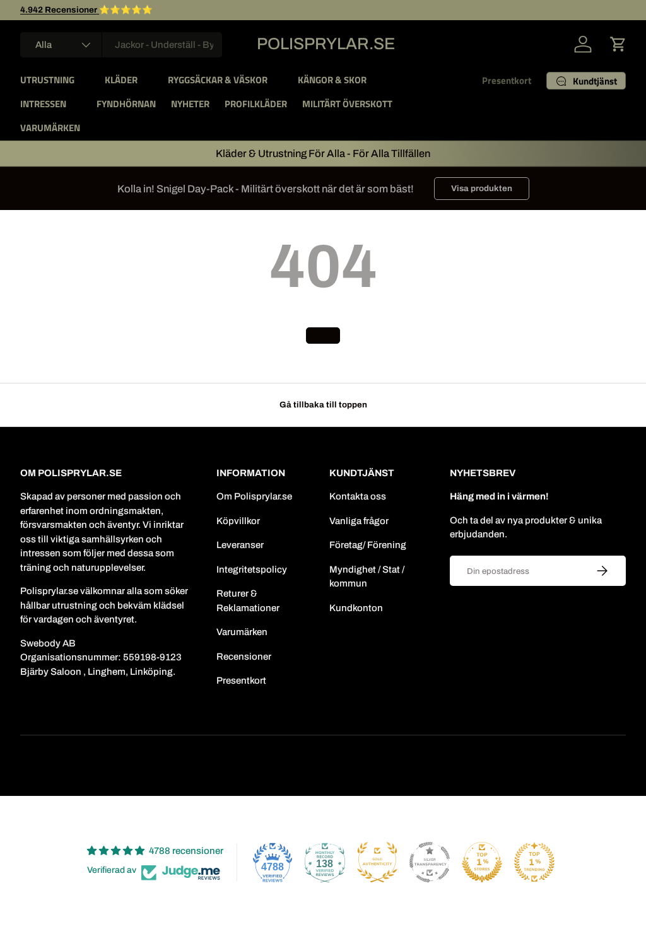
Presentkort (506, 80)
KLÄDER (121, 80)
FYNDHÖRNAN (126, 103)
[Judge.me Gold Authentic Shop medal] (377, 862)
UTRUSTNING (47, 80)
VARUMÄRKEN (50, 127)
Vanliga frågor (359, 521)
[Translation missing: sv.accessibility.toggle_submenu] (84, 80)
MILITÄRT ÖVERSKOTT (347, 103)
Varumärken (241, 632)
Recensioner (243, 656)
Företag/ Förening (367, 545)
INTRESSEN (43, 103)
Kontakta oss (357, 496)
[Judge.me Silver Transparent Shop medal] (429, 862)
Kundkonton (356, 608)
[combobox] (121, 44)
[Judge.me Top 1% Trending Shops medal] (534, 862)
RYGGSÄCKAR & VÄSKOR (217, 80)
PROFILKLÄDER (256, 103)
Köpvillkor (238, 521)
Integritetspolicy (251, 569)
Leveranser (240, 545)
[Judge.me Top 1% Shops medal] (482, 862)
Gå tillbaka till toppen (323, 404)
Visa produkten (481, 188)
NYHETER (190, 103)
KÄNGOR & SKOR (332, 80)
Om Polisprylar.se (254, 496)
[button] (618, 44)
